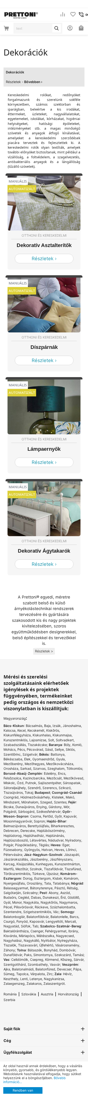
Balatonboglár (14, 917)
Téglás (44, 845)
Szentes (60, 802)
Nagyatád (11, 926)
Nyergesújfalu (14, 883)
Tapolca (22, 974)
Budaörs (10, 897)
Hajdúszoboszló (16, 840)
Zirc (50, 974)
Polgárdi (10, 812)
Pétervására (13, 855)
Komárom (71, 878)
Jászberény (39, 859)
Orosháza (11, 768)
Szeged (46, 802)
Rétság (72, 888)
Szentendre (12, 912)
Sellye (59, 749)
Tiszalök (10, 945)
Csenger (37, 931)
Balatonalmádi (23, 969)
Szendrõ (34, 788)
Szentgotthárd (15, 964)
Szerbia (9, 1000)
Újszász (52, 874)
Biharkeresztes (62, 826)
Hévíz (67, 974)
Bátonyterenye (41, 888)
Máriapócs (27, 936)
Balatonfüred (45, 969)
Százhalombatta (62, 907)
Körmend (52, 959)
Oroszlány (34, 883)
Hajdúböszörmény (51, 831)
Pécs (21, 749)
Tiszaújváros (13, 792)
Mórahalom (29, 802)
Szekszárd (62, 955)
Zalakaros (34, 983)
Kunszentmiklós (15, 740)
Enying (41, 807)
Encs (61, 773)
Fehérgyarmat (55, 931)
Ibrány (73, 931)
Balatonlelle (59, 917)
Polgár (8, 845)
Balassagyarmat (16, 888)
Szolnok (36, 869)
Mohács (9, 749)
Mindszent (11, 802)
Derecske (27, 831)
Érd (63, 897)
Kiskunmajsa (62, 735)
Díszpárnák (44, 347)
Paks (27, 955)
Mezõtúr (21, 869)
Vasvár (55, 964)
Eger (65, 845)
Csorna (35, 816)
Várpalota (37, 974)
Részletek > (44, 651)
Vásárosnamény (67, 945)
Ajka (7, 969)
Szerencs (49, 788)
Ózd (20, 783)
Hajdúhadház (33, 836)
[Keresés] (56, 28)
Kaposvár (37, 921)
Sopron (39, 821)
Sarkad (25, 768)
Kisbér (57, 878)
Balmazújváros (15, 826)
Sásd (49, 749)
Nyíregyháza (67, 940)
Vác (56, 912)
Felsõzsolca (12, 778)
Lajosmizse (37, 740)
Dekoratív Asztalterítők (44, 245)
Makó (70, 797)
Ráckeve (41, 907)
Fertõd (48, 816)
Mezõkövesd (73, 778)
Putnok (30, 783)
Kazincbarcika (34, 778)
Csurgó (9, 921)
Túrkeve (38, 874)
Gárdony (55, 807)
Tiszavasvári (27, 945)
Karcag (9, 864)
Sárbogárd (26, 812)
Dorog (27, 878)
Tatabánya (61, 883)
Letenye (36, 979)
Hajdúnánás (55, 836)
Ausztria (47, 994)
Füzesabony (13, 850)
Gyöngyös (32, 850)
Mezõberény (13, 764)
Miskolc (9, 783)
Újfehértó (46, 945)
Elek (27, 759)
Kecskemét (35, 730)
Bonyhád (50, 950)
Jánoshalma (72, 726)
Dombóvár (67, 950)
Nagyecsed (65, 936)
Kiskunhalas (42, 735)
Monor (17, 902)
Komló (76, 745)
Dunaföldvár (13, 955)
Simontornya (43, 955)
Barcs (74, 917)
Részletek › (44, 258)
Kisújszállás (25, 864)
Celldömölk (19, 959)
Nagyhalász (13, 940)
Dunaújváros (24, 807)
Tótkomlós (74, 768)
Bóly (67, 745)
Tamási (78, 955)
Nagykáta (31, 902)
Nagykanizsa (54, 979)
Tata (47, 883)
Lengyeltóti (54, 921)
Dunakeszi (51, 897)
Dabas (36, 897)
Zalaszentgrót (54, 983)
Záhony (9, 950)
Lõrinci (71, 850)
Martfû (9, 869)
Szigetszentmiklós (37, 912)
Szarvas (39, 768)
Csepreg (36, 959)
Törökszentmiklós (17, 874)
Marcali (70, 921)
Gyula (60, 759)
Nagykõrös (49, 902)
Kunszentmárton (67, 864)
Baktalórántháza (16, 931)
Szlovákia (28, 994)
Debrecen (11, 831)
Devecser (64, 969)
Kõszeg (66, 959)
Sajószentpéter (49, 783)
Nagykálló (31, 940)
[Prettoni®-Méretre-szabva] (21, 14)
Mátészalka (45, 936)
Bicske (9, 807)
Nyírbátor (48, 940)
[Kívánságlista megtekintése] (73, 14)
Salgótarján (12, 893)
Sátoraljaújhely (15, 788)
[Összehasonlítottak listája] (63, 14)
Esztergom (42, 878)
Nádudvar (55, 840)
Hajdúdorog (13, 836)
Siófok (26, 926)
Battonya (58, 754)
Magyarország (15, 718)
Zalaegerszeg (14, 983)
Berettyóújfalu (38, 826)
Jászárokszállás (16, 859)
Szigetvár (30, 754)
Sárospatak (71, 783)
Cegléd (23, 897)
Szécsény (30, 893)
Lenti (24, 979)
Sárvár (79, 959)
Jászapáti (71, 855)
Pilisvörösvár (23, 907)
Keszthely (11, 979)
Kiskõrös (52, 730)
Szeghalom (56, 768)
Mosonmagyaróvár (18, 821)
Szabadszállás (15, 745)
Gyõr (58, 816)
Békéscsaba (13, 759)
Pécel (8, 907)
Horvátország (68, 994)
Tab (35, 926)
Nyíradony (73, 840)
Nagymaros (68, 902)
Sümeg (9, 974)
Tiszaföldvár (53, 869)
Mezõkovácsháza (59, 764)
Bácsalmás (34, 726)
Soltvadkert (65, 740)
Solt (51, 740)
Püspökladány (26, 845)
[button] (44, 651)
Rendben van (23, 1090)
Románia (10, 994)
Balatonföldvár (38, 917)
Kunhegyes (44, 864)
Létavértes (38, 840)
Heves (59, 850)
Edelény (50, 773)
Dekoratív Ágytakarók (44, 551)
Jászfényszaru (61, 859)
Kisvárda (10, 936)
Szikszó (65, 788)
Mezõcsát (54, 778)
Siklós (70, 749)
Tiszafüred (73, 869)
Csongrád (11, 797)
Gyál (7, 902)
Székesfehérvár (48, 812)
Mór (66, 807)
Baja (47, 726)
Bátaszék (35, 950)
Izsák (57, 726)
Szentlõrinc (12, 754)
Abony (53, 893)
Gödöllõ (73, 897)
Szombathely (38, 964)
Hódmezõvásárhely (35, 797)
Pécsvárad (35, 749)
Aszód (65, 893)
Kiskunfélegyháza (17, 735)
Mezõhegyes (34, 764)
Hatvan (47, 850)
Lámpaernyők (44, 449)
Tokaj (29, 792)
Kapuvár (70, 816)
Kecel (21, 730)
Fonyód (22, 921)
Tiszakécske (37, 745)
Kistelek (58, 797)
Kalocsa (9, 730)
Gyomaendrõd (43, 759)
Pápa (77, 969)
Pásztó (59, 888)
